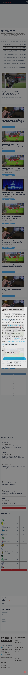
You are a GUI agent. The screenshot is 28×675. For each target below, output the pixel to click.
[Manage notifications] (25, 672)
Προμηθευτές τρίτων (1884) (13, 325)
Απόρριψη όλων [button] (14, 362)
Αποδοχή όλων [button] (14, 358)
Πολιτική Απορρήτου (20, 341)
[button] (14, 365)
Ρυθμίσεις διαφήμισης (16, 338)
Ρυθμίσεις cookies (11, 341)
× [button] (25, 308)
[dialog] (14, 337)
